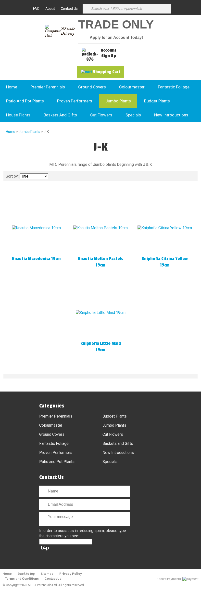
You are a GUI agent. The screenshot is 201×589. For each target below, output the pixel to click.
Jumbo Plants (118, 100)
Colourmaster (132, 86)
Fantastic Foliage (173, 86)
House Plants (18, 114)
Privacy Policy (70, 573)
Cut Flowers (101, 114)
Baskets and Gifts (60, 114)
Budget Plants (157, 100)
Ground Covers (92, 86)
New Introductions (171, 114)
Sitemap (47, 573)
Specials (133, 114)
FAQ (36, 9)
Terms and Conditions (22, 578)
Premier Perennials (47, 86)
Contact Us (69, 9)
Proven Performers (74, 100)
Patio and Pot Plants (25, 100)
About (50, 9)
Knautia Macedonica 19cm (36, 258)
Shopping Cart (106, 71)
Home (11, 86)
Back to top (26, 573)
